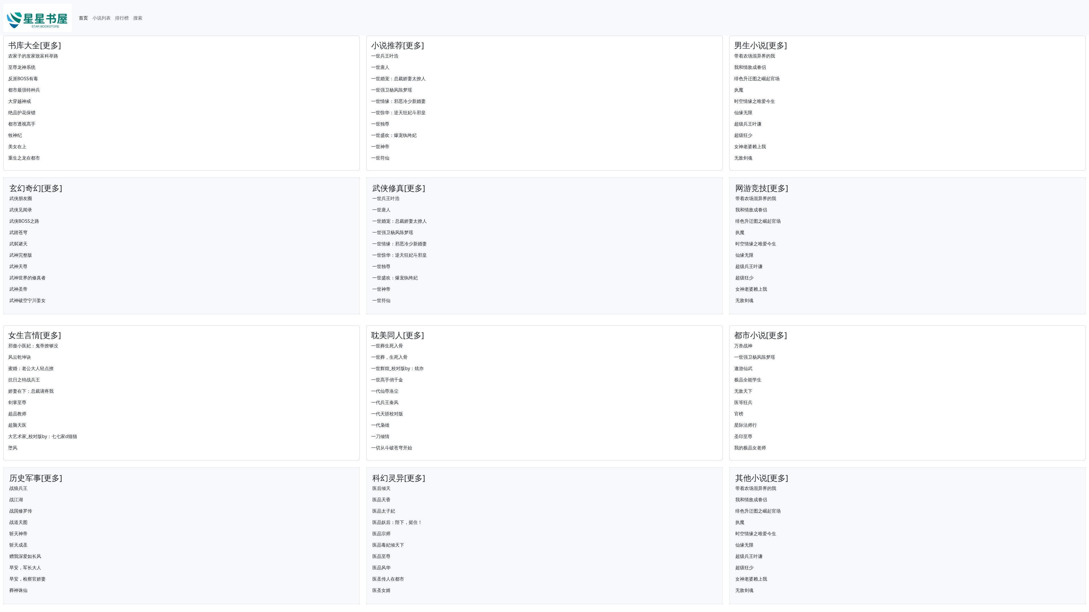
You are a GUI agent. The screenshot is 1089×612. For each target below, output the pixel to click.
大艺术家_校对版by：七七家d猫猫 (42, 436)
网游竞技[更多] (761, 187)
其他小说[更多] (761, 477)
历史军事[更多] (35, 477)
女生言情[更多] (34, 335)
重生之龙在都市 (24, 158)
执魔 (738, 90)
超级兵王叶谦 (747, 124)
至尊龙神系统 (21, 67)
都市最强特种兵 (24, 90)
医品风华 (381, 567)
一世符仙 (380, 158)
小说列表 (101, 18)
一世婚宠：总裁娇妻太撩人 (398, 78)
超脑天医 (17, 425)
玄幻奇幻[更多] (35, 187)
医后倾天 (381, 488)
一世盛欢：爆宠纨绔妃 (394, 135)
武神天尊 (18, 266)
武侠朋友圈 (20, 198)
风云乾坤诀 (19, 357)
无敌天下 (743, 391)
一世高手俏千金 (387, 380)
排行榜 (122, 18)
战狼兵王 (18, 488)
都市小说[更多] (760, 335)
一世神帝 (380, 146)
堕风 (12, 448)
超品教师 (17, 414)
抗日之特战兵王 (24, 380)
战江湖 (16, 499)
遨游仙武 (743, 368)
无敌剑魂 (743, 158)
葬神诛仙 (18, 590)
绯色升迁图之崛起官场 (757, 78)
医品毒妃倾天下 (388, 545)
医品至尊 (381, 556)
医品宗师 (381, 533)
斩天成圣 (18, 545)
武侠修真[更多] (398, 187)
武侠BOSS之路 (24, 221)
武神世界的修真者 (27, 278)
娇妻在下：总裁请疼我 (31, 391)
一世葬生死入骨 (387, 346)
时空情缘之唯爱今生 (754, 101)
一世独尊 (380, 124)
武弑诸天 (18, 244)
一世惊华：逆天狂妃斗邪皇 (398, 112)
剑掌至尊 (17, 402)
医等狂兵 (743, 402)
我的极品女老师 (750, 448)
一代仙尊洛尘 (384, 391)
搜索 (137, 18)
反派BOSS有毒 (23, 78)
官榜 (738, 414)
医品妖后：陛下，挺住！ (397, 522)
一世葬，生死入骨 (389, 357)
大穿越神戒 (19, 101)
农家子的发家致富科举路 (33, 56)
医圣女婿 (381, 590)
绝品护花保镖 (21, 112)
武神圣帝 (18, 289)
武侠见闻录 (20, 210)
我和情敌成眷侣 (750, 67)
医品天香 (381, 499)
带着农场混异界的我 (754, 56)
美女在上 (17, 146)
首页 (83, 18)
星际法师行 (745, 425)
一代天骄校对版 (387, 414)
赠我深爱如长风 (25, 556)
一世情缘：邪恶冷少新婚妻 (398, 101)
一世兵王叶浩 (384, 56)
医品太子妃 (383, 511)
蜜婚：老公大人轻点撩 (31, 368)
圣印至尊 (743, 436)
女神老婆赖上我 (750, 146)
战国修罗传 (20, 511)
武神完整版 (20, 255)
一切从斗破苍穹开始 (391, 448)
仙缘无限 (743, 112)
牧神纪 (15, 135)
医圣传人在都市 (388, 579)
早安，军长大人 (25, 567)
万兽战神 (743, 346)
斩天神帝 (18, 533)
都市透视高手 (21, 124)
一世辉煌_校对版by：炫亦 (397, 368)
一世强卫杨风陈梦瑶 (391, 90)
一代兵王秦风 (384, 402)
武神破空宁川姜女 (27, 300)
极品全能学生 (747, 380)
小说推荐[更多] (397, 45)
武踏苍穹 (18, 232)
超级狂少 (743, 135)
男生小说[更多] (760, 45)
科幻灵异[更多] (398, 477)
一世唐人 (380, 67)
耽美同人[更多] (397, 335)
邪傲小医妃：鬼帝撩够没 (33, 346)
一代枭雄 (380, 425)
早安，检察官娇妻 (27, 579)
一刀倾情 (380, 436)
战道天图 (18, 522)
